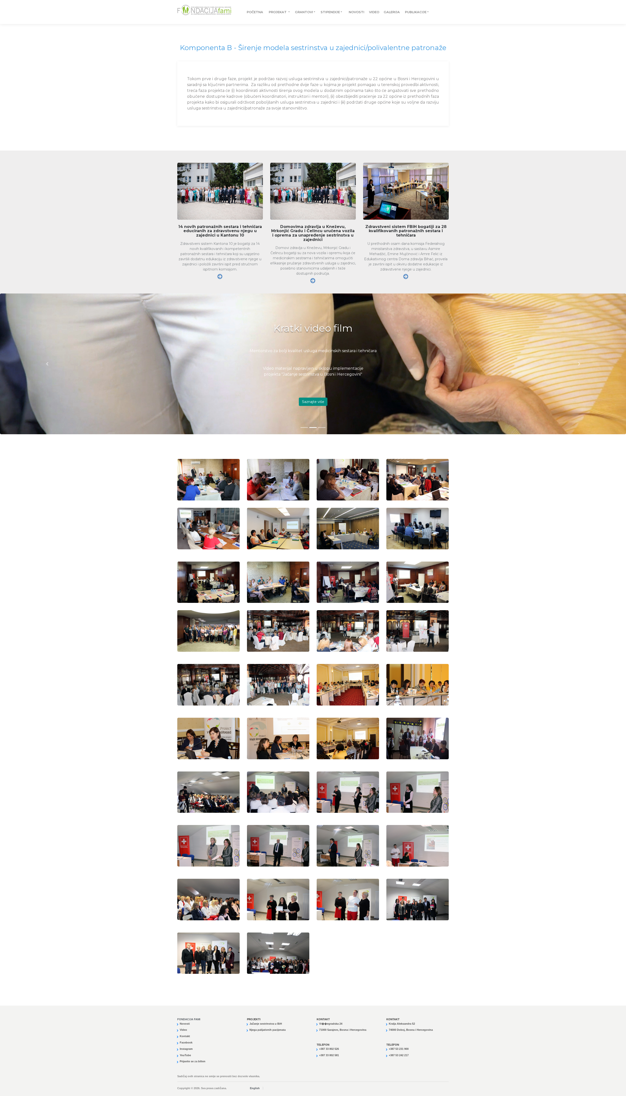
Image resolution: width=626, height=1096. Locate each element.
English (255, 1088)
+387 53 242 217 (399, 1055)
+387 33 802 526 (329, 1048)
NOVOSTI (354, 12)
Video (371, 12)
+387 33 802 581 (329, 1055)
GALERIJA (389, 12)
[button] (47, 363)
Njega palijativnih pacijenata (267, 1029)
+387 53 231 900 (399, 1048)
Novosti (185, 1023)
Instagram (186, 1048)
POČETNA (253, 12)
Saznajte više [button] (313, 402)
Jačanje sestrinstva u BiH (265, 1023)
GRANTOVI (304, 12)
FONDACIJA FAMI (188, 1019)
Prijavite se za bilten (192, 1061)
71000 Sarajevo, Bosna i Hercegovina (342, 1029)
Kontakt (185, 1036)
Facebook (186, 1042)
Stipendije (330, 12)
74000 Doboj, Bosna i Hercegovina (411, 1029)
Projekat (278, 12)
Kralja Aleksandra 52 (402, 1023)
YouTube (185, 1055)
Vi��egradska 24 (330, 1023)
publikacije (415, 12)
